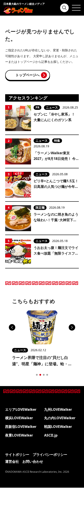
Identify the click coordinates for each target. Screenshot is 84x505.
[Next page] (72, 327)
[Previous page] (12, 327)
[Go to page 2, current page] (40, 375)
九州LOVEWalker (58, 409)
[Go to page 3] (44, 375)
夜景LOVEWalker (19, 435)
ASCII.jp (51, 435)
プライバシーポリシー (50, 454)
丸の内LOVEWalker (59, 418)
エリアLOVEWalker (20, 409)
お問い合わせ (32, 461)
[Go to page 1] (37, 375)
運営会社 (12, 461)
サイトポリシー (17, 454)
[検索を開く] (64, 7)
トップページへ (28, 75)
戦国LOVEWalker (58, 426)
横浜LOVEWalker (19, 418)
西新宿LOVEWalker (20, 426)
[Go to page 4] (47, 375)
